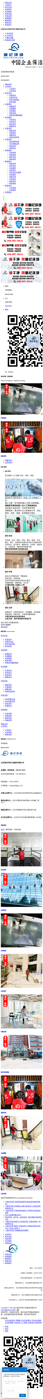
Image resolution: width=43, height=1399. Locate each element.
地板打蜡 (12, 177)
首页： (3, 829)
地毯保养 (12, 155)
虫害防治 (12, 148)
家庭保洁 (12, 126)
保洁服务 (8, 11)
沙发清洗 (12, 179)
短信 (6, 1329)
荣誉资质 (8, 734)
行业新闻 (12, 190)
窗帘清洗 (12, 157)
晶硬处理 (12, 106)
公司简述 (12, 91)
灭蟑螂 (17, 1320)
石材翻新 (12, 108)
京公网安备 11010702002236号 (30, 1310)
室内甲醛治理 (14, 141)
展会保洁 (12, 124)
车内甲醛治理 (14, 144)
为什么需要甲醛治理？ (13, 1215)
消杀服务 (12, 174)
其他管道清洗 (14, 137)
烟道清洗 (12, 130)
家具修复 (12, 183)
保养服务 (8, 18)
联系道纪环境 (10, 40)
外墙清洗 (12, 95)
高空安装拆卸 (14, 100)
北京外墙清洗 (10, 1320)
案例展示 (8, 20)
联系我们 (8, 25)
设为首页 (9, 33)
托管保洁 (12, 122)
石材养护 (8, 9)
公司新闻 (12, 188)
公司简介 (8, 5)
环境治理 (8, 16)
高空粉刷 (12, 102)
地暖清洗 (12, 135)
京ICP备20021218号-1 (8, 1310)
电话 (6, 1326)
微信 (6, 1331)
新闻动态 (8, 22)
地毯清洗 (12, 181)
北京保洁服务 (36, 1320)
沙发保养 (12, 152)
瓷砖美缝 (12, 113)
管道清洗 (8, 14)
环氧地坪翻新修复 (16, 115)
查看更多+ (9, 460)
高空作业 (8, 7)
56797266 (8, 306)
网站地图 (9, 38)
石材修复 (12, 111)
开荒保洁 (12, 119)
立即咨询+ (9, 462)
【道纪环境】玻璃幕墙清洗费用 (16, 1230)
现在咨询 (4, 627)
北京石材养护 (26, 1320)
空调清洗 (12, 133)
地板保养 (12, 159)
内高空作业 (13, 97)
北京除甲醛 (9, 1323)
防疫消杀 (12, 146)
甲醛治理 (12, 163)
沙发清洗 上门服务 (21, 1323)
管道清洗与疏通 (15, 172)
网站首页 (8, 3)
